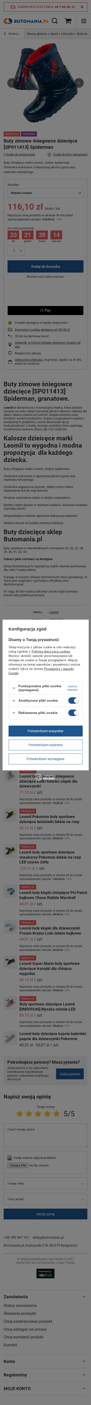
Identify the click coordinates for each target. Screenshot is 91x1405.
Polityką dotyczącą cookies (51, 651)
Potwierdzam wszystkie (45, 731)
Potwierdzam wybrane (46, 745)
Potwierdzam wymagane (45, 759)
